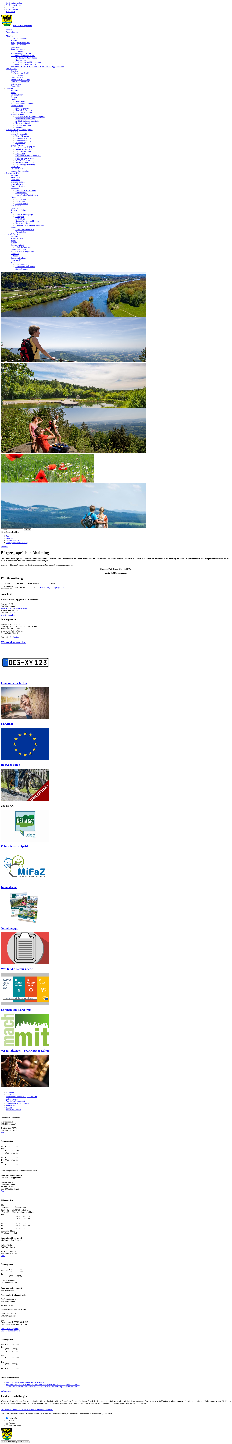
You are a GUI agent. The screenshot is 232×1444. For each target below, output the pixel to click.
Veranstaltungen (17, 184)
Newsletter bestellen (13, 1110)
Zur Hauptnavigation (14, 3)
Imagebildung (20, 143)
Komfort (12, 1423)
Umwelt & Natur (17, 260)
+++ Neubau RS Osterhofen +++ (23, 64)
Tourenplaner (20, 201)
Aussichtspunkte (21, 204)
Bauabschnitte (20, 60)
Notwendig (13, 1418)
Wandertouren (16, 197)
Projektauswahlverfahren (24, 158)
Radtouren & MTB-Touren (25, 191)
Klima (13, 262)
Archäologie (20, 219)
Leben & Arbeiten (13, 234)
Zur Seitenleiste (12, 9)
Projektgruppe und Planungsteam (28, 62)
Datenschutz (10, 1094)
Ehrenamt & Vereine (18, 249)
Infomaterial (15, 177)
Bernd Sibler (20, 101)
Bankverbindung (17, 86)
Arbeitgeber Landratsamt (20, 43)
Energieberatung (21, 269)
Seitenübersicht (11, 1099)
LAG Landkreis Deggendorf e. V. (28, 156)
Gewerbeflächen (17, 169)
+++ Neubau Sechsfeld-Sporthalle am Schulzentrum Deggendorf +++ (37, 67)
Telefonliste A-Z (17, 77)
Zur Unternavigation (13, 5)
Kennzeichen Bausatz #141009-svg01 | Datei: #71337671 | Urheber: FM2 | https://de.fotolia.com (43, 1385)
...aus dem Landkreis (18, 38)
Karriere (9, 30)
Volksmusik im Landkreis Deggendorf (30, 225)
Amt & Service (11, 69)
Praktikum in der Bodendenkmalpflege (30, 117)
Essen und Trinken (18, 186)
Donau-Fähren (21, 193)
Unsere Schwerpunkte (19, 134)
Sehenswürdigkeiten (18, 210)
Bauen (13, 241)
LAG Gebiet (20, 154)
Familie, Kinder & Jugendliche (22, 251)
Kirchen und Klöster (23, 223)
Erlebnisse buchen (18, 182)
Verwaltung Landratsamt (20, 82)
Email (3, 1132)
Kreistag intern (11, 1105)
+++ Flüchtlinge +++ (19, 51)
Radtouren (15, 188)
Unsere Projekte (17, 145)
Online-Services (17, 75)
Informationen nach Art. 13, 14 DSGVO (21, 1097)
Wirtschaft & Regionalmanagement (19, 130)
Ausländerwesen (17, 238)
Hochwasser (15, 47)
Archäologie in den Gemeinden (27, 121)
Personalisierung (15, 1425)
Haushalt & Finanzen (23, 110)
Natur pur (14, 208)
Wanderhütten (20, 232)
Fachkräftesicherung (23, 140)
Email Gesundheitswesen (10, 1331)
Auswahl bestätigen (9, 1442)
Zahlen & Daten (17, 106)
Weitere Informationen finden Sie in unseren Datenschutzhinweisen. (27, 1410)
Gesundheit (15, 254)
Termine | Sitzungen (23, 151)
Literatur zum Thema (23, 125)
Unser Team (15, 167)
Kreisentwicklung (22, 264)
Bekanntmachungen (18, 45)
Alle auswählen (23, 1442)
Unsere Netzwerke (22, 136)
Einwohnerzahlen (22, 108)
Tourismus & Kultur (13, 173)
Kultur (13, 212)
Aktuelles (9, 36)
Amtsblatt (14, 40)
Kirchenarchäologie (22, 123)
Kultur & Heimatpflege (24, 214)
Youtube (9, 1108)
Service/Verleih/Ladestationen (26, 195)
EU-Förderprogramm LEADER (23, 147)
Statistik (12, 1420)
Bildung (14, 243)
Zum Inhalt (10, 7)
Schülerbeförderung (23, 247)
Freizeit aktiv (16, 206)
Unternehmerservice (23, 138)
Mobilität (14, 256)
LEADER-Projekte (22, 160)
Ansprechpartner (12, 32)
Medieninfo (14, 637)
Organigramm (16, 84)
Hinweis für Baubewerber (25, 119)
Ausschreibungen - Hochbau (22, 53)
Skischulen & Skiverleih (24, 230)
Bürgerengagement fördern (25, 162)
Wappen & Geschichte (24, 112)
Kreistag (14, 97)
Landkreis (9, 88)
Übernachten (15, 180)
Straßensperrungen (18, 49)
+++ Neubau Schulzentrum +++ (23, 56)
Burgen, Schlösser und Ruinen (27, 221)
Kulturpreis (19, 217)
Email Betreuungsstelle (9, 1329)
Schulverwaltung (17, 245)
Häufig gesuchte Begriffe (20, 73)
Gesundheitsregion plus (20, 171)
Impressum (10, 1092)
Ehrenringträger (17, 95)
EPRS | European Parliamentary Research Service (25, 1382)
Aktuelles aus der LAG (24, 149)
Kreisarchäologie (17, 114)
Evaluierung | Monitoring (25, 164)
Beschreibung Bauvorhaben (26, 58)
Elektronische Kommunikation (17, 1103)
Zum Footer (10, 12)
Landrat (14, 99)
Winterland (15, 228)
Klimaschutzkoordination (25, 267)
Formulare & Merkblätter (20, 80)
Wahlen (13, 93)
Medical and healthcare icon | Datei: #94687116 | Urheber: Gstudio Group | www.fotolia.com (41, 1387)
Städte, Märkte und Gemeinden (22, 103)
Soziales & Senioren (18, 258)
